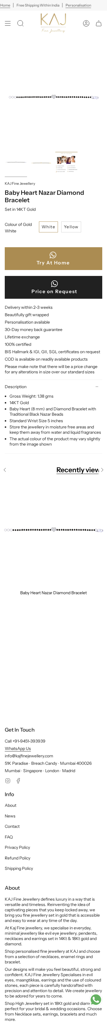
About (10, 805)
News (10, 816)
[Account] (86, 23)
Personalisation (78, 5)
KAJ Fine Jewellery (20, 183)
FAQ (9, 837)
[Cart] (98, 23)
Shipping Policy (19, 868)
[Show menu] (7, 23)
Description (15, 386)
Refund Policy (17, 858)
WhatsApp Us (18, 748)
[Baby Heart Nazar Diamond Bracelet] (53, 533)
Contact (12, 826)
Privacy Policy (17, 847)
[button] (20, 23)
